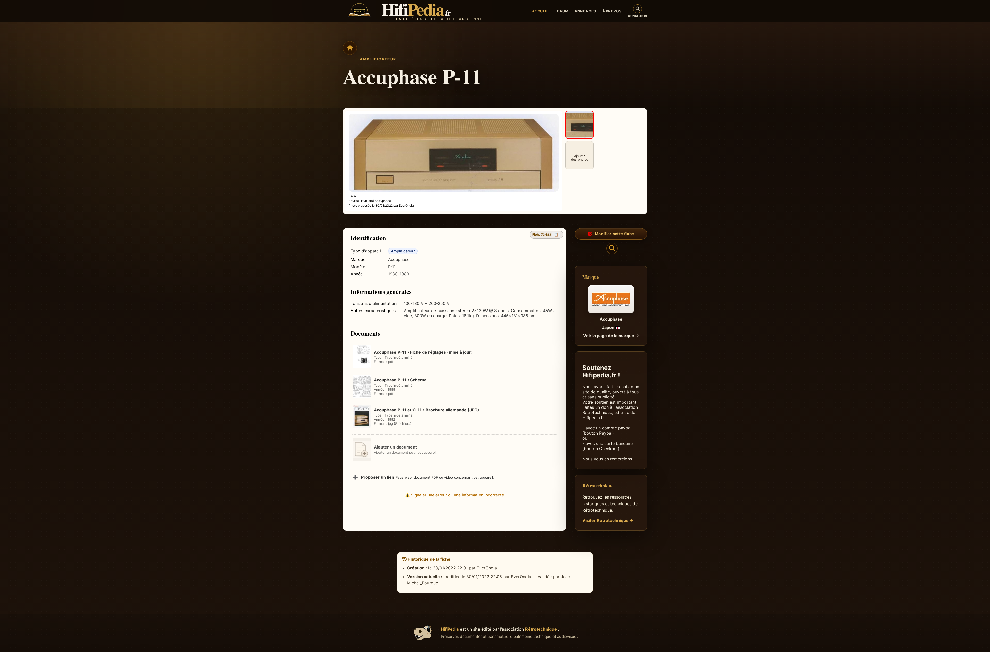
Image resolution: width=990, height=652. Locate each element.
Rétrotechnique (541, 629)
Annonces (585, 11)
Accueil (540, 11)
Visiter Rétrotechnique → (607, 520)
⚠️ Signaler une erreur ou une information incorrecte (454, 495)
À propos (612, 11)
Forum (561, 11)
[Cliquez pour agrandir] (579, 125)
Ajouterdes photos (579, 157)
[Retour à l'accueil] (350, 48)
